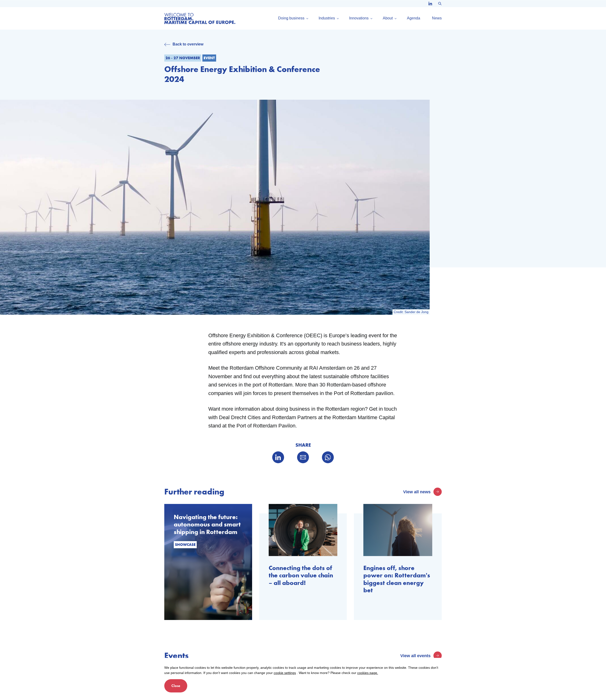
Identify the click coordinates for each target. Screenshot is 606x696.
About (388, 18)
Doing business (291, 18)
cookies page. (367, 673)
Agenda (413, 18)
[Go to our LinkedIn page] (430, 3)
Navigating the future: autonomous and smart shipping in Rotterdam (207, 524)
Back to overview (188, 44)
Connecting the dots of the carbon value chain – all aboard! (301, 575)
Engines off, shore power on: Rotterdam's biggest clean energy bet (396, 579)
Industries (327, 18)
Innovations (359, 18)
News (437, 18)
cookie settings (285, 673)
